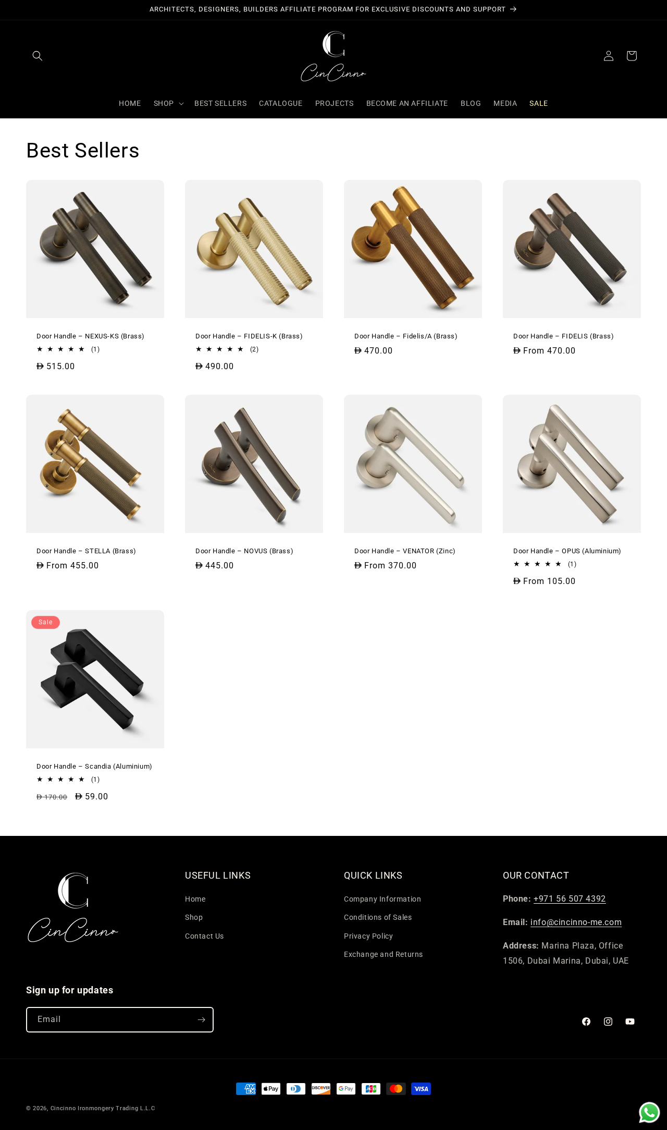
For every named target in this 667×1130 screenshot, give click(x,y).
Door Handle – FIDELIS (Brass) (563, 336)
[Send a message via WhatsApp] (649, 1112)
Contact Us (204, 936)
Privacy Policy (368, 936)
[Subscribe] (201, 1019)
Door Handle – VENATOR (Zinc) (405, 551)
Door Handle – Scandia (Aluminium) (94, 766)
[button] (37, 55)
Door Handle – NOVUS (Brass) (244, 551)
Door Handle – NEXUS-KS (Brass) (90, 336)
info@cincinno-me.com (576, 922)
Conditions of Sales (378, 917)
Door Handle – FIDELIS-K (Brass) (249, 336)
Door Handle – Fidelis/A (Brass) (406, 336)
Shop (194, 917)
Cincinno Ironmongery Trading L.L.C (103, 1108)
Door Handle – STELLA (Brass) (86, 551)
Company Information (382, 899)
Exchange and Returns (383, 954)
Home (195, 899)
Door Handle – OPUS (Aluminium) (567, 551)
